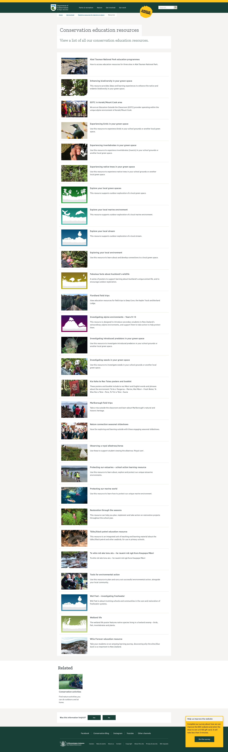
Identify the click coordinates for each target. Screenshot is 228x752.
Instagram (117, 733)
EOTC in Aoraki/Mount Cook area (106, 102)
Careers (91, 744)
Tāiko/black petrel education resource (108, 531)
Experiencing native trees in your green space (112, 166)
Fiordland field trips (99, 295)
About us (111, 744)
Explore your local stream (102, 231)
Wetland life (96, 617)
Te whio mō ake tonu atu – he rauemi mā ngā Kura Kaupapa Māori (122, 553)
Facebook (85, 733)
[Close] (220, 718)
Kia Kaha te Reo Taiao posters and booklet (110, 381)
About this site (139, 744)
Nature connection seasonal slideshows (109, 424)
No (109, 717)
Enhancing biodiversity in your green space (111, 80)
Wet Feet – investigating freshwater (107, 596)
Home (61, 15)
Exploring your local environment (106, 252)
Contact (118, 744)
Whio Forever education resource (106, 638)
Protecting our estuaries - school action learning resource (118, 467)
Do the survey (204, 739)
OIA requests (164, 744)
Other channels (144, 733)
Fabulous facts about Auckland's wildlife (109, 274)
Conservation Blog (101, 733)
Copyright (129, 744)
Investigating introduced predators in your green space (117, 338)
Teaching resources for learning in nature (91, 15)
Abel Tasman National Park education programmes (115, 59)
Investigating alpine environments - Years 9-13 (113, 316)
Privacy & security (151, 744)
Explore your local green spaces (105, 188)
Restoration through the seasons (106, 510)
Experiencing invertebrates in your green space (113, 145)
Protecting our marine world (103, 488)
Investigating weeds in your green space (110, 359)
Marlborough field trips (101, 402)
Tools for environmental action (105, 574)
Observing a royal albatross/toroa (106, 445)
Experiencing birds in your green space (109, 123)
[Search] (175, 7)
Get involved (110, 7)
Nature (99, 7)
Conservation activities (70, 691)
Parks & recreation (86, 7)
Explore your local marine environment (109, 209)
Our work (122, 7)
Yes (94, 717)
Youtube (130, 733)
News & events (101, 744)
